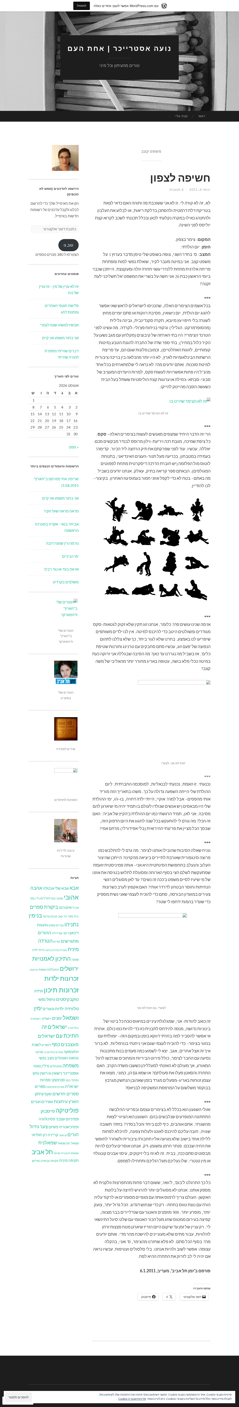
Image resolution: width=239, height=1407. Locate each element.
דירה (55, 933)
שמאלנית (47, 1142)
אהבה (36, 888)
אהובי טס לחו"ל (53, 898)
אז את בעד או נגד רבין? (61, 569)
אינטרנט (65, 907)
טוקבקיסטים (67, 999)
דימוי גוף (63, 933)
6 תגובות (176, 189)
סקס (48, 1094)
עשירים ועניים (42, 1101)
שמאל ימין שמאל (68, 1143)
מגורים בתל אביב (53, 1052)
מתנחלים (56, 1066)
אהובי (71, 897)
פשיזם (53, 1127)
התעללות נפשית (49, 969)
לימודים (46, 1045)
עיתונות (61, 1101)
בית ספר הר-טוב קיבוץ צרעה (61, 916)
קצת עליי (181, 116)
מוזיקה (39, 1052)
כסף (56, 1044)
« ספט (74, 447)
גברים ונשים (56, 925)
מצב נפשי (46, 1058)
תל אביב (42, 1152)
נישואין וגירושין (51, 1073)
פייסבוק (48, 1111)
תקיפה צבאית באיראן (45, 1161)
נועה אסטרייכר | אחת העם (119, 48)
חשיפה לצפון (180, 177)
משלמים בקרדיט (66, 582)
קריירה (53, 1135)
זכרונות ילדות (61, 978)
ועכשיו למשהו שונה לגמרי (59, 325)
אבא (74, 888)
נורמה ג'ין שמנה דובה (62, 543)
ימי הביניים (70, 556)
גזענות (42, 924)
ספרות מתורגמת (55, 1086)
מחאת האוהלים (67, 1058)
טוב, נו (68, 245)
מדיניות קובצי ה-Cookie (132, 1398)
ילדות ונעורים (53, 1008)
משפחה (71, 1065)
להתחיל (81, 5)
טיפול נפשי (46, 999)
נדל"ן (45, 1066)
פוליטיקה (67, 1110)
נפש (36, 1073)
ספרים (40, 1086)
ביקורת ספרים (44, 907)
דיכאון (74, 933)
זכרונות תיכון (61, 990)
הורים (56, 941)
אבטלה (48, 888)
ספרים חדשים (66, 1093)
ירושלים (46, 1018)
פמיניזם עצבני (67, 1118)
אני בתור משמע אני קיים (60, 337)
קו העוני (63, 1135)
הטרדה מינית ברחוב (56, 950)
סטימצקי (58, 1080)
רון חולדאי (39, 1135)
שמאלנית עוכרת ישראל (66, 1153)
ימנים (57, 1018)
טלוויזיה (72, 1008)
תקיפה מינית (69, 1160)
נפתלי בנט (72, 1080)
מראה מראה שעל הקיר (61, 511)
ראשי (201, 116)
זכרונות (34, 969)
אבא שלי (62, 888)
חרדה (38, 990)
